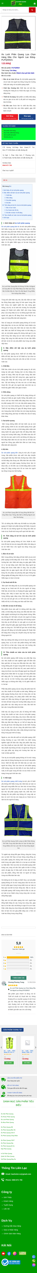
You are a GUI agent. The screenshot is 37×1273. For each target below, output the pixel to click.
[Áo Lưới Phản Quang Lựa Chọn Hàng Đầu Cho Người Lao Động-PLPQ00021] (8, 989)
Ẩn (10, 186)
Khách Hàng (8, 1201)
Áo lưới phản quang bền (9, 453)
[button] (2, 3)
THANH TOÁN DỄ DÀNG (14, 1092)
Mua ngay (27, 116)
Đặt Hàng (9, 116)
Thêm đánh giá (18, 978)
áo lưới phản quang (22, 223)
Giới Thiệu (8, 1197)
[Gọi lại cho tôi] (33, 1260)
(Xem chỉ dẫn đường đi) (19, 150)
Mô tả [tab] (5, 180)
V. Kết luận (5, 218)
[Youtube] (3, 1253)
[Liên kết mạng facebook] (33, 1264)
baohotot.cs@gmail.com (21, 1174)
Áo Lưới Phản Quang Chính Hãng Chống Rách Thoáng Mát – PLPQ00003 (27, 1051)
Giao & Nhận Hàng (11, 1230)
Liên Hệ (6, 1209)
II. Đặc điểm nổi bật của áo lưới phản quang (16, 193)
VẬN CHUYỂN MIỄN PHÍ (14, 1078)
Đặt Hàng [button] (9, 1062)
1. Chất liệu (8, 195)
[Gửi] (32, 10)
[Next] (35, 1051)
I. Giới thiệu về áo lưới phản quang (13, 190)
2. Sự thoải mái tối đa (11, 210)
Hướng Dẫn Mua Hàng (12, 1226)
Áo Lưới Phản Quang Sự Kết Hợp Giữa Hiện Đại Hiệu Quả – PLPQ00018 (9, 1051)
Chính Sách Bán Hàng (12, 1234)
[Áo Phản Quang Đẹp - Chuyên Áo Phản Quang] (18, 3)
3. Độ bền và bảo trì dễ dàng (13, 213)
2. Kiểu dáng (8, 198)
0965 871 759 (7, 165)
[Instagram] (15, 1253)
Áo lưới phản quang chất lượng (11, 781)
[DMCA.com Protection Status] (22, 1253)
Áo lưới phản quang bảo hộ (10, 226)
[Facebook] (9, 1253)
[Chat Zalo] (33, 1256)
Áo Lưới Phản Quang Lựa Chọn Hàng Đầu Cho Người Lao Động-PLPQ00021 (23, 989)
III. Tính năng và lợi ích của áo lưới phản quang (16, 205)
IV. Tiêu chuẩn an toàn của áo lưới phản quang (16, 215)
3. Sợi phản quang (10, 200)
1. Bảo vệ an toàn (10, 208)
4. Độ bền (8, 203)
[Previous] (1, 1051)
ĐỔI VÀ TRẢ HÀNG (13, 1085)
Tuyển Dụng (8, 1205)
